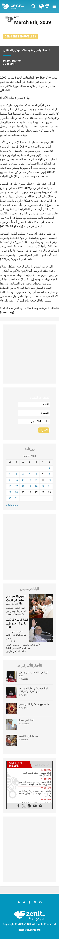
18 (23, 486)
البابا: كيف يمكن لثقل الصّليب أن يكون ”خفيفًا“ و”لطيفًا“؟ (33, 690)
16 (9, 486)
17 (16, 486)
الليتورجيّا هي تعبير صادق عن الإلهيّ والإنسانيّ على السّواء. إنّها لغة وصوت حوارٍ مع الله (17, 603)
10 (16, 480)
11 (23, 480)
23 (9, 492)
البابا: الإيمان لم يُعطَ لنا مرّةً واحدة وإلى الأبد (17, 623)
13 (36, 480)
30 (9, 498)
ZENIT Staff (9, 64)
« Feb (9, 505)
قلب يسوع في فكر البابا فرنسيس (34, 704)
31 (16, 498)
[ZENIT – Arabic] (16, 6)
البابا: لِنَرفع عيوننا (26, 720)
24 (16, 492)
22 (49, 486)
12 (29, 480)
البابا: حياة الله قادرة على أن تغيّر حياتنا (33, 674)
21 (43, 486)
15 (49, 480)
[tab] (18, 764)
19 (29, 486)
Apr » (15, 505)
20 (36, 486)
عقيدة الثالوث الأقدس (28, 736)
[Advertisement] (29, 354)
